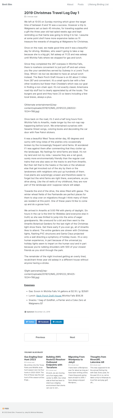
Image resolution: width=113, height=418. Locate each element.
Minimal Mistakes (37, 412)
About (70, 4)
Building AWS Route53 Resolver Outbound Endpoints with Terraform (55, 362)
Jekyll (27, 412)
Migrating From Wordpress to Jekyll (76, 359)
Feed (6, 409)
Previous (40, 337)
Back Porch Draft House (49, 295)
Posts (81, 4)
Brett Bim (7, 4)
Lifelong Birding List (98, 4)
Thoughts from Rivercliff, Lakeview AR (98, 359)
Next (72, 337)
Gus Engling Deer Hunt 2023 (33, 358)
